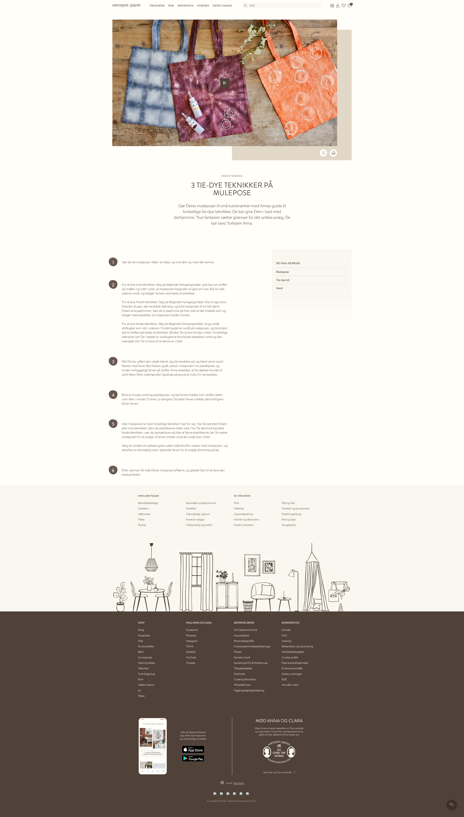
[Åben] (224, 83)
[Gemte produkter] (343, 5)
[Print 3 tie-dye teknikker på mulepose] (333, 153)
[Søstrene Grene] (126, 5)
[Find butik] (332, 5)
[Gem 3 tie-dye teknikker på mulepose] (323, 153)
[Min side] (338, 5)
